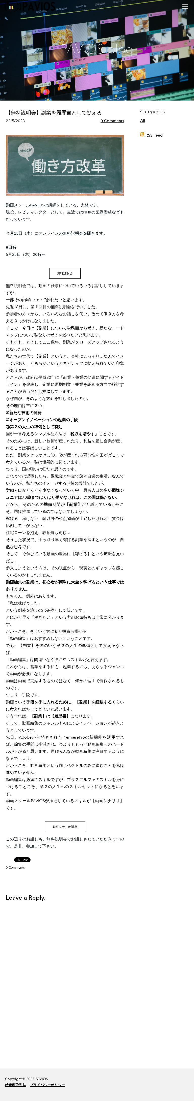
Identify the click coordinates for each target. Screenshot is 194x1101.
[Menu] (185, 6)
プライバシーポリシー (47, 1085)
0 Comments (112, 120)
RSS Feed (154, 135)
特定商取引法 (15, 1085)
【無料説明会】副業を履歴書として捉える (54, 113)
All (142, 120)
